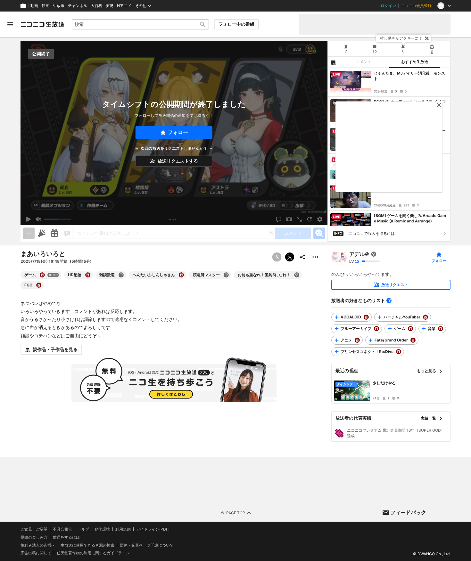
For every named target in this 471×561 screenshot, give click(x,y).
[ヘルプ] (389, 300)
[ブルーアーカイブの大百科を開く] (376, 328)
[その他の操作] (315, 256)
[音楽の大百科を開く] (440, 328)
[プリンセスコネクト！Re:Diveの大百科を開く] (398, 351)
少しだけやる (384, 383)
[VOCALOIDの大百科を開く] (366, 317)
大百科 (96, 6)
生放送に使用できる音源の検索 (87, 545)
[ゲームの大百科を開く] (42, 274)
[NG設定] (333, 62)
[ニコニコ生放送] (42, 24)
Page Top (235, 512)
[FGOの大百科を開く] (38, 285)
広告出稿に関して (36, 552)
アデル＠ (359, 254)
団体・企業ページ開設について (147, 545)
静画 (45, 6)
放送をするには (66, 537)
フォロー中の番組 (236, 24)
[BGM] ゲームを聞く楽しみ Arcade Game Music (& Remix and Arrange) (410, 218)
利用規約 (123, 529)
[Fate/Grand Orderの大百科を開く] (413, 340)
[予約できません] (276, 256)
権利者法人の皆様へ (38, 544)
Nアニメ (124, 6)
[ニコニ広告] (41, 233)
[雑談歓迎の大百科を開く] (121, 274)
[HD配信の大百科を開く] (87, 274)
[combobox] (140, 24)
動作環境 (102, 529)
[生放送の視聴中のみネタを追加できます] (29, 233)
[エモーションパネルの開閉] (319, 233)
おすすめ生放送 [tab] (414, 62)
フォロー (178, 132)
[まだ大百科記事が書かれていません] (373, 254)
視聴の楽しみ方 (34, 536)
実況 (109, 6)
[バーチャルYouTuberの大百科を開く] (425, 317)
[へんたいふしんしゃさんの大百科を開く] (181, 274)
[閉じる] (427, 38)
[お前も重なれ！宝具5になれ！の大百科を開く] (296, 274)
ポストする (289, 256)
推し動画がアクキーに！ (401, 38)
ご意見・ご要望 (34, 529)
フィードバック (408, 512)
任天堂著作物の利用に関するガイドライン (93, 553)
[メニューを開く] (10, 24)
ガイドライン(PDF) (152, 529)
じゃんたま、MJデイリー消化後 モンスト (409, 76)
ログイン (388, 6)
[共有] (302, 256)
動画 (34, 6)
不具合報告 (62, 529)
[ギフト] (54, 233)
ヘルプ (83, 529)
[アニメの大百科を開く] (357, 340)
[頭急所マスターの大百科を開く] (226, 274)
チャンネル (77, 6)
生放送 (58, 6)
